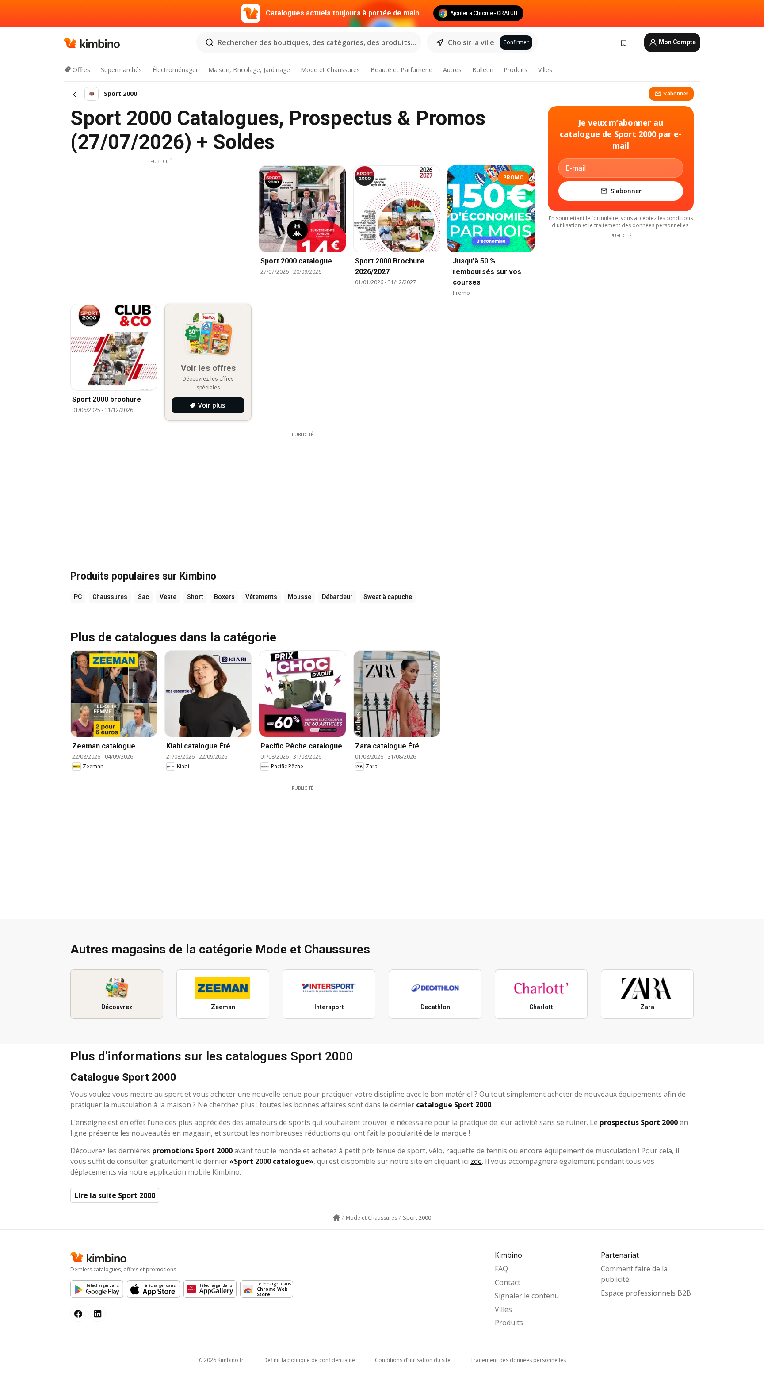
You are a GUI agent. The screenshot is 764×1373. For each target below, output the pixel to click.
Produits (515, 69)
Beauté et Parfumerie (401, 69)
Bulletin (482, 69)
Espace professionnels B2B (646, 1293)
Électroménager (175, 69)
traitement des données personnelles (641, 225)
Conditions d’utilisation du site (413, 1360)
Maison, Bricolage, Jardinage (249, 69)
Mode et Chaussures (330, 69)
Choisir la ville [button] (471, 42)
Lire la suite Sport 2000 (114, 1195)
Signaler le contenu (527, 1296)
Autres (452, 69)
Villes (545, 69)
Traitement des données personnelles (518, 1360)
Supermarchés (121, 69)
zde (476, 1161)
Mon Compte (676, 42)
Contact (507, 1282)
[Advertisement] (161, 227)
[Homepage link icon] (336, 1217)
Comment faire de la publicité (634, 1274)
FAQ (501, 1269)
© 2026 (221, 1360)
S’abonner (675, 93)
